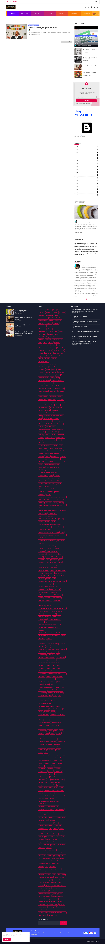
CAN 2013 (41, 315)
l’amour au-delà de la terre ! (45, 825)
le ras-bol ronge (43, 817)
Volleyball (46, 711)
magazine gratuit (43, 828)
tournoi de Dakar (43, 891)
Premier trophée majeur (45, 616)
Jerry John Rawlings (58, 527)
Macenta (50, 350)
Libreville (50, 554)
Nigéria (41, 597)
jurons (52, 793)
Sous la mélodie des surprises (46, 671)
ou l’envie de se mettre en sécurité (47, 850)
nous (40, 844)
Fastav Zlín (60, 478)
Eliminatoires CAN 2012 (53, 467)
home (45, 787)
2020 (87, 163)
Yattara (40, 717)
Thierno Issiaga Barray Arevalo (55, 692)
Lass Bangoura (51, 347)
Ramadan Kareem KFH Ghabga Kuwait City (49, 627)
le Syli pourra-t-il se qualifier (46, 809)
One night (41, 600)
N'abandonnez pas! (43, 589)
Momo (54, 578)
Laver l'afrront (60, 540)
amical (57, 725)
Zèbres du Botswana (54, 366)
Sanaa (57, 654)
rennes (55, 871)
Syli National (48, 309)
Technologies (74, 14)
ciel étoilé (41, 744)
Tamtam (47, 684)
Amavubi (56, 394)
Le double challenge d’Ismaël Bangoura (48, 546)
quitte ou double (43, 871)
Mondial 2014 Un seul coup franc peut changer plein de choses (52, 581)
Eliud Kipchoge (42, 470)
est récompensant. (49, 774)
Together (49, 698)
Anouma (60, 396)
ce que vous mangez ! (44, 741)
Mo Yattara (41, 578)
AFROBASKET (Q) (43, 331)
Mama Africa (48, 565)
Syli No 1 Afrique (60, 679)
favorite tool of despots (55, 776)
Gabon (48, 345)
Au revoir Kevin (42, 404)
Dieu (40, 459)
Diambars (63, 456)
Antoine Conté (42, 399)
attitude (48, 369)
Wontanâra (53, 714)
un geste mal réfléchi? (57, 896)
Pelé (58, 603)
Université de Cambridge (55, 709)
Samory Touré (42, 654)
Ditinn (51, 459)
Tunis (59, 700)
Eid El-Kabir (42, 467)
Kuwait (55, 312)
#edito (49, 328)
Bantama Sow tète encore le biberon (48, 413)
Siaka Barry (42, 665)
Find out (41, 483)
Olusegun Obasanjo (51, 356)
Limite (61, 554)
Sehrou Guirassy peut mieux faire (47, 660)
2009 (87, 189)
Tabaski (41, 684)
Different (45, 459)
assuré (61, 730)
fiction (45, 375)
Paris (59, 356)
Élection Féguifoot (60, 907)
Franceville (41, 345)
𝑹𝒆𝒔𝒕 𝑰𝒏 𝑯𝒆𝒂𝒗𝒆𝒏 (42, 915)
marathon (50, 831)
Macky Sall (56, 350)
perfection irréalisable (44, 858)
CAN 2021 (41, 426)
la (61, 375)
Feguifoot (56, 342)
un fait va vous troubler (44, 896)
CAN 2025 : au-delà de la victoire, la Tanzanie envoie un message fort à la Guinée (84, 342)
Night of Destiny (58, 595)
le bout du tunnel (59, 809)
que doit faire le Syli (44, 869)
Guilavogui (41, 494)
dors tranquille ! (50, 766)
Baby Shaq (51, 404)
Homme (61, 502)
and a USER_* (42, 730)
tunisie (60, 893)
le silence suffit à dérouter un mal (57, 817)
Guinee (40, 309)
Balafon (58, 404)
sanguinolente (61, 874)
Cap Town (47, 434)
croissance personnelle (50, 757)
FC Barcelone (42, 478)
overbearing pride (58, 852)
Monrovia (41, 584)
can (59, 738)
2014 (87, 175)
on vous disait (61, 844)
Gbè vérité (47, 486)
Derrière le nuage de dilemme (52, 453)
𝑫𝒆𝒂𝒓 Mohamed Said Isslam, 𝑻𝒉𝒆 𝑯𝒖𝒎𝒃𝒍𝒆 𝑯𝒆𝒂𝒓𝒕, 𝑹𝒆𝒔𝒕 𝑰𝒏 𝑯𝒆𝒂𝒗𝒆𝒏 (24, 332)
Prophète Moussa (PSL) (54, 619)
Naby (51, 589)
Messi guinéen (42, 576)
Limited (41, 557)
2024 (87, 152)
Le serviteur (42, 551)
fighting (41, 782)
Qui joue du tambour (51, 622)
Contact (97, 941)
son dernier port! (48, 880)
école (47, 910)
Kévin (62, 532)
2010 (87, 186)
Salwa (56, 652)
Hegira (55, 502)
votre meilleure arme (52, 904)
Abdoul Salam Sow (59, 388)
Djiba (40, 342)
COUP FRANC (49, 315)
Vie (64, 709)
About (92, 941)
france (49, 785)
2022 (87, 158)
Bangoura (50, 334)
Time (55, 695)
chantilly (53, 741)
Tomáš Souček (57, 698)
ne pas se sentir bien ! (44, 842)
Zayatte (47, 719)
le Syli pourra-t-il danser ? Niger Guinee (48, 806)
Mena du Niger (59, 573)
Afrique (51, 320)
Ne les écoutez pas (43, 592)
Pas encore (47, 603)
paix (40, 855)
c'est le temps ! (52, 738)
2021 (87, 160)
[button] (94, 14)
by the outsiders (43, 738)
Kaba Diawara (42, 326)
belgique (58, 733)
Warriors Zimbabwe (43, 714)
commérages (42, 749)
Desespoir (41, 456)
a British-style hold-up (44, 722)
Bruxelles (41, 339)
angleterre (41, 369)
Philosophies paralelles (56, 611)
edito (40, 375)
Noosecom (47, 597)
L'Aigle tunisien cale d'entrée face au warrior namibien (50, 535)
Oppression (48, 600)
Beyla (40, 418)
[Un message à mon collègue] (78, 51)
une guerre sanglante (52, 899)
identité (41, 790)
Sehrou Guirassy (61, 657)
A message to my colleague (90, 65)
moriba (58, 836)
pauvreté (63, 855)
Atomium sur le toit (43, 402)
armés (55, 730)
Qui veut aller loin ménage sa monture (48, 624)
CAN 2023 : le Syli (50, 426)
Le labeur (50, 548)
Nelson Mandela (43, 595)
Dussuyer (59, 461)
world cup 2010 (43, 907)
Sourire (59, 668)
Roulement (41, 638)
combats (41, 747)
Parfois (40, 603)
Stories (37, 14)
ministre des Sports (43, 377)
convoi (58, 755)
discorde (60, 763)
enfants (50, 771)
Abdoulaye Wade (43, 320)
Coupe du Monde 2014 (44, 445)
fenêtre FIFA (42, 779)
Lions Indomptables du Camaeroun (53, 557)
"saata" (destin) (43, 383)
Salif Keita (41, 646)
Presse (54, 616)
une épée (60, 901)
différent (54, 763)
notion (53, 842)
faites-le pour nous (43, 776)
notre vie (59, 842)
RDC (61, 624)
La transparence (58, 538)
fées (54, 785)
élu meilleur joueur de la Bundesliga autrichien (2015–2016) (50, 913)
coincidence (57, 744)
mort (63, 836)
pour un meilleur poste (44, 863)
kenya (57, 793)
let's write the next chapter (45, 823)
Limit (56, 554)
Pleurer (41, 614)
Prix (59, 616)
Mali (63, 350)
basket (54, 369)
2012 (87, 180)
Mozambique (57, 584)
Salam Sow (62, 643)
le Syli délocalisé (43, 804)
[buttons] (85, 7)
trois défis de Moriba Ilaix (45, 893)
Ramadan (54, 358)
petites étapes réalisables (58, 858)
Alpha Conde (58, 320)
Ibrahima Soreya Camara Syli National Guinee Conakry (52, 510)
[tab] (13, 13)
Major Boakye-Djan (51, 562)
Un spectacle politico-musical (46, 706)
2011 (87, 183)
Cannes (41, 434)
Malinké (41, 565)
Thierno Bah (55, 690)
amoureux (41, 728)
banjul (47, 733)
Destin (47, 456)
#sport (55, 328)
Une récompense (43, 709)
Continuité (50, 442)
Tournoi (47, 700)
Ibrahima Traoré (52, 513)
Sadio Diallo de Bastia (52, 643)
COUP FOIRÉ (50, 432)
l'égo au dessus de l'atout (59, 795)
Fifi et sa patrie (60, 481)
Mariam (61, 565)
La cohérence (48, 538)
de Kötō (55, 760)
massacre (57, 831)
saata (54, 874)
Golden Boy (41, 491)
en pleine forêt (42, 771)
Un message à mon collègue (90, 49)
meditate (41, 833)
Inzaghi (59, 345)
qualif (57, 377)
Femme (47, 481)
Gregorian (57, 491)
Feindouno (48, 312)
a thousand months (56, 722)
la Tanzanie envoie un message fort (47, 798)
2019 (87, 166)
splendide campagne (44, 882)
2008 (87, 192)
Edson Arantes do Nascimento (52, 464)
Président (41, 622)
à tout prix (41, 910)
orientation (41, 847)
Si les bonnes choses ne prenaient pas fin (85, 224)
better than (41, 736)
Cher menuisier (60, 437)
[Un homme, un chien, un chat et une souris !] (78, 59)
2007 (87, 195)
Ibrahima (41, 508)
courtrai (54, 372)
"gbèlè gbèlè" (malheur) (57, 380)
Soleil (53, 668)
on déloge (53, 844)
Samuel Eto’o (51, 654)
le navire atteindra (43, 814)
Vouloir (53, 711)
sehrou (56, 877)
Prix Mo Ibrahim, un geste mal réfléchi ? (44, 27)
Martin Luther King (43, 570)
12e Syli (58, 385)
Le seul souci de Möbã (52, 551)
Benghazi (48, 337)
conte (46, 752)
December (62, 451)
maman (61, 828)
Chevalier (53, 440)
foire (46, 782)
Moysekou (83, 264)
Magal (60, 559)
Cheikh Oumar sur (49, 437)
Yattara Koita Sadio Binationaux (52, 717)
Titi (59, 695)
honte (50, 787)
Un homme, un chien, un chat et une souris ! (90, 58)
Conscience (49, 323)
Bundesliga (60, 423)
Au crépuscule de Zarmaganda (58, 402)
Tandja (52, 684)
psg (46, 866)
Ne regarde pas (53, 592)
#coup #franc (42, 328)
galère (58, 785)
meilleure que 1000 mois (52, 833)
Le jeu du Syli (42, 548)
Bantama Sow (55, 410)
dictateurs (46, 763)
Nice (50, 595)
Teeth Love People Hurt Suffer (46, 687)
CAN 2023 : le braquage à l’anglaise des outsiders (51, 429)
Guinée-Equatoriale (59, 500)
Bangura (41, 410)
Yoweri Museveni (43, 366)
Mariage (56, 565)
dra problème (42, 768)
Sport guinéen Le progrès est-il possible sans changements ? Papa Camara (50, 674)
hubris (55, 787)
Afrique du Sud (53, 331)
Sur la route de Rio (57, 676)
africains (41, 725)
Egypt (45, 342)
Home (13, 14)
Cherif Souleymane (43, 440)
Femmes (53, 481)
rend (50, 871)
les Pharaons (53, 820)
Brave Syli (41, 323)
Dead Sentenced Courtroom (51, 451)
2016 (87, 172)
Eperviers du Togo (43, 475)
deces (61, 760)
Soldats (48, 668)
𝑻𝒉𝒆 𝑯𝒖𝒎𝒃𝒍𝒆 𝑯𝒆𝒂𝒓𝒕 (52, 915)
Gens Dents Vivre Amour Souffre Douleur (49, 489)
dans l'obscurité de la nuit (45, 760)
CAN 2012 (41, 312)
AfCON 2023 (53, 391)
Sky (53, 665)
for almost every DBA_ (55, 782)
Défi (64, 461)
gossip (40, 787)
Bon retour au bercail (59, 421)
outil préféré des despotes (45, 852)
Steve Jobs (41, 676)
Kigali (49, 529)
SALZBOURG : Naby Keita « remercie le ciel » (50, 641)
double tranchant (60, 766)
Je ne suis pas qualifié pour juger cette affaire (50, 524)
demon (40, 763)
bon (60, 736)
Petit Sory (49, 605)
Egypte (50, 342)
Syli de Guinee (42, 681)
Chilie (58, 440)
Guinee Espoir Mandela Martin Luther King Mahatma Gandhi (52, 497)
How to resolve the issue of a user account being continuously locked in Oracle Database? (50, 505)
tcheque (41, 888)
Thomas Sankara (43, 695)
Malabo (60, 562)
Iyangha (41, 521)
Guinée (56, 315)
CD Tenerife (42, 432)
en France (57, 768)
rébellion (48, 874)
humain (61, 787)
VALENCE (61, 364)
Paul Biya (47, 358)
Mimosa (50, 576)
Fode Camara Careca (50, 483)
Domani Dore (42, 461)
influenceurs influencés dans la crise (54, 790)
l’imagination (58, 825)
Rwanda (51, 318)
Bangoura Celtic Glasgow (56, 407)
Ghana (53, 345)
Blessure (56, 418)
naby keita (54, 839)
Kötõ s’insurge (42, 347)
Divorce (57, 459)
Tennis (57, 687)
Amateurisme (48, 394)
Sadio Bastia (42, 643)
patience (56, 855)
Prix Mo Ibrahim (43, 619)
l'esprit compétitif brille (44, 795)
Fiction (50, 14)
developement (61, 372)
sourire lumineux (58, 880)
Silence (48, 665)
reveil (60, 871)
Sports (61, 14)
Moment (48, 578)
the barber (47, 888)
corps (64, 755)
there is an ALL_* (56, 888)
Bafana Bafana (42, 334)
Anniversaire (53, 396)
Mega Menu (24, 14)
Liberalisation (42, 554)
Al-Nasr (41, 394)
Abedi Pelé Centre (43, 391)
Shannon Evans (61, 660)
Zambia (41, 719)
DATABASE (54, 445)
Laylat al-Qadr (60, 347)
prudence (41, 866)
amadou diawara (49, 725)
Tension (63, 687)
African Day (61, 391)
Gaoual (40, 486)
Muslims (41, 586)
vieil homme (42, 904)
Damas (51, 448)
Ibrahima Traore (43, 513)
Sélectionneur (51, 681)
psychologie (52, 866)
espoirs (40, 774)
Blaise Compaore (48, 418)
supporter (41, 885)
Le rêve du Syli (58, 548)
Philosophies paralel (44, 611)
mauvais (63, 831)
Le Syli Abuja (42, 543)
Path (53, 603)
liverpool (62, 823)
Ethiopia (57, 475)
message (41, 836)
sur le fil (48, 885)
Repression (41, 630)
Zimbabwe (50, 326)
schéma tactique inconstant (46, 877)
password (50, 855)
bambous (41, 733)
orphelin (49, 847)
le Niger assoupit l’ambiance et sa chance (49, 801)
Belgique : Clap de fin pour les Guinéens (53, 415)
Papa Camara (57, 600)
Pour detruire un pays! (50, 614)
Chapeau (41, 437)
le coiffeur (41, 812)
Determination (54, 456)
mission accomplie (49, 836)
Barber (56, 334)
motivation (41, 839)
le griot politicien (50, 812)
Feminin (41, 481)
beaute (52, 733)
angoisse (50, 730)
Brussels (53, 423)
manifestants (42, 831)
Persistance (42, 605)
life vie (56, 823)
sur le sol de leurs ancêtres (58, 885)
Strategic (48, 676)
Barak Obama (62, 413)
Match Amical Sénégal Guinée (57, 570)
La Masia (41, 538)
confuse (58, 749)
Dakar (40, 448)
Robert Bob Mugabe (43, 361)
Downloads (87, 14)
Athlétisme (60, 399)
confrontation (50, 749)
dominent (41, 766)
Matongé (41, 573)
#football (57, 318)
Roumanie (49, 638)
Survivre (41, 679)
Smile (58, 665)
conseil (40, 752)
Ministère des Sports (59, 576)
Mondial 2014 (48, 353)
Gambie (59, 483)
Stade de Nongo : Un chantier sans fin (48, 364)
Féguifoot (56, 323)
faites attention (59, 774)
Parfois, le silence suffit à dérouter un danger (84, 336)
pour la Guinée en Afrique (54, 861)
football (51, 375)
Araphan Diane (52, 399)
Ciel (63, 440)
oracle (52, 377)
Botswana (41, 423)
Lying (48, 559)
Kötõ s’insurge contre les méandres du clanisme (89, 73)
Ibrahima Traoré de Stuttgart (46, 516)
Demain (41, 453)
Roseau (63, 635)
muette (48, 839)
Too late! (41, 700)
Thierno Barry (42, 692)
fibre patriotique (55, 779)
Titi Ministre (42, 698)
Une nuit (58, 706)
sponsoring (53, 882)
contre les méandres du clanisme (47, 755)
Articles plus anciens (66, 42)
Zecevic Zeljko (54, 719)
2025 (87, 149)
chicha (59, 369)
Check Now (12, 935)
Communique (42, 442)
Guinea (48, 494)
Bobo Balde (55, 337)
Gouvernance (50, 491)
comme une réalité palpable (52, 747)
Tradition (53, 700)
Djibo (62, 459)
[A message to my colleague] (78, 67)
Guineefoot (49, 500)
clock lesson (49, 744)
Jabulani (47, 521)
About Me (95, 1)
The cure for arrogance (44, 690)
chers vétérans (61, 741)
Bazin (40, 415)
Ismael (61, 519)
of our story (46, 844)
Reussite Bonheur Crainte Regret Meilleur (49, 635)
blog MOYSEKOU (83, 113)
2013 (87, 178)
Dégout (40, 464)
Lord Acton (41, 559)
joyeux (46, 793)
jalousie (41, 793)
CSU (56, 432)
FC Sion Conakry (52, 478)
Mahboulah (41, 562)
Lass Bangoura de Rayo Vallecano (47, 540)
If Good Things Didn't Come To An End (23, 318)
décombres (50, 768)
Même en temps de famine (51, 586)
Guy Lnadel (48, 502)
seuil (40, 880)
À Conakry (51, 907)
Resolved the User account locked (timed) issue (50, 633)
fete (48, 779)
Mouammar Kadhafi (59, 353)
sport (60, 882)
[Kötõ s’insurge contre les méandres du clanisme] (78, 74)
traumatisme (52, 891)
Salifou (48, 646)
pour (44, 861)
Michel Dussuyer (43, 318)
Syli (54, 309)
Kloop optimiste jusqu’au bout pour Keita (49, 532)
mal (50, 828)
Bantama (47, 410)
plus (40, 861)
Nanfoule (57, 589)
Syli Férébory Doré (49, 679)
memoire (62, 833)
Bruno (62, 337)
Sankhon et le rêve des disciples (46, 657)
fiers (62, 779)
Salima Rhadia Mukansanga (45, 652)
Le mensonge (42, 350)
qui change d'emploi (56, 869)
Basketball (41, 337)
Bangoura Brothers (43, 407)
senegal (62, 877)
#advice (51, 383)
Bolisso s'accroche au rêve (45, 421)
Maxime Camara (49, 573)
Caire (60, 432)
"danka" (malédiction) (44, 380)
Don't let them (50, 461)
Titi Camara (62, 312)
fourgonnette (42, 785)
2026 (87, 146)
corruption (57, 326)
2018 (87, 169)
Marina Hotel (54, 567)
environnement (58, 771)
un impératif (42, 899)
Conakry (59, 309)
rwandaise (41, 874)
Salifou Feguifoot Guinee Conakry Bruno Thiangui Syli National (52, 649)
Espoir (51, 475)
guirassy (57, 375)
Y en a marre (61, 714)
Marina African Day (43, 567)
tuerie (54, 893)
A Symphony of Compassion (23, 325)
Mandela (41, 353)
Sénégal (59, 681)
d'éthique (61, 757)
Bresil (47, 423)
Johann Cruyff (42, 529)
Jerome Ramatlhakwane (45, 527)
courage (41, 757)
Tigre (50, 695)
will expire (61, 904)
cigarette (41, 372)
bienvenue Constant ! (52, 736)
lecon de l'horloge (43, 820)
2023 (87, 155)
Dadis (61, 445)
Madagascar (54, 559)
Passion (41, 358)
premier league (55, 863)
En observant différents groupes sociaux (48, 472)
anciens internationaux (51, 728)
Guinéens (41, 502)
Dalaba (45, 448)
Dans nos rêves (58, 448)
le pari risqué (53, 814)
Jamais (53, 521)
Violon (40, 711)
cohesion (48, 372)
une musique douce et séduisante (47, 901)
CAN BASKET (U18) (58, 339)
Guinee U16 (42, 500)
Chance (53, 434)
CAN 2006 (48, 339)
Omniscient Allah (56, 597)
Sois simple (41, 668)
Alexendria (61, 331)
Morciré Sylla (49, 584)
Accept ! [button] (7, 939)
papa (44, 855)
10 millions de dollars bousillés (46, 385)
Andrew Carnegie (43, 396)
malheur (55, 828)
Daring (40, 451)
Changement (61, 434)
